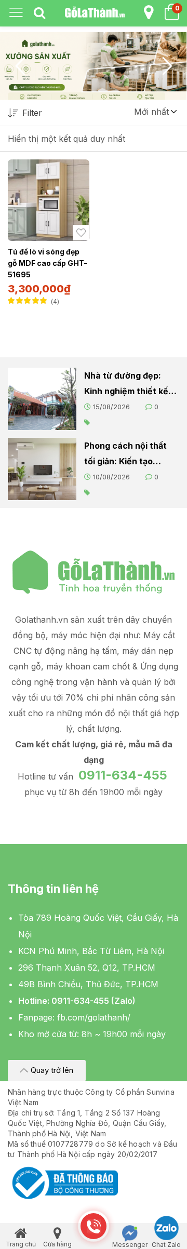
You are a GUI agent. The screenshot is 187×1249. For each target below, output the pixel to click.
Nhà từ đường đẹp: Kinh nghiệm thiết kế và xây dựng (126, 384)
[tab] (39, 13)
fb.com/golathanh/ (93, 1017)
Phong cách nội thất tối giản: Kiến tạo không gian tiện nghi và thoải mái (125, 454)
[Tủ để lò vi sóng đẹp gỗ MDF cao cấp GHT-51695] (48, 200)
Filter (32, 113)
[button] (154, 111)
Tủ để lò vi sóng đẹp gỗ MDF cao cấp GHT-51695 (47, 263)
